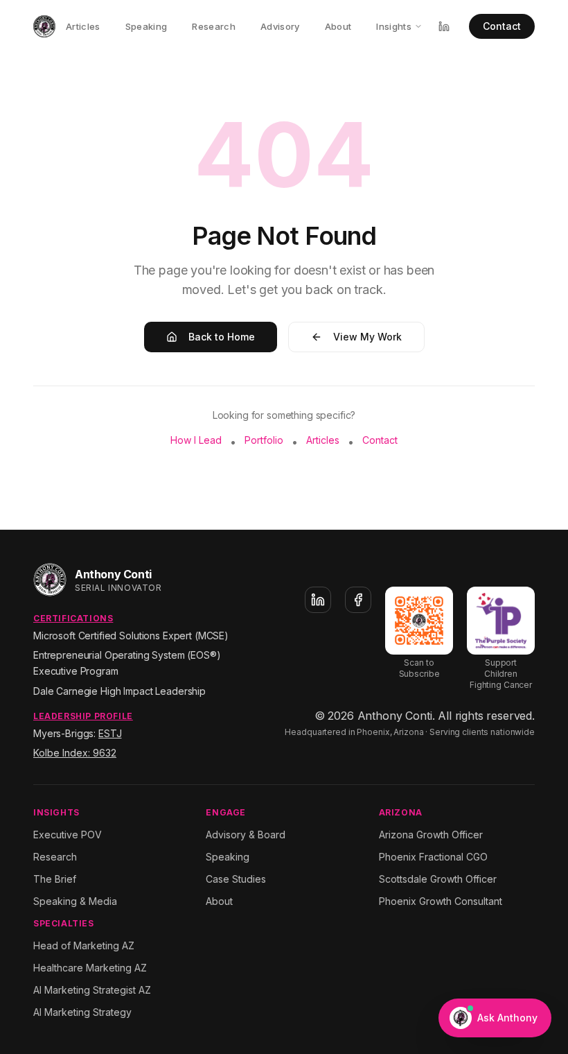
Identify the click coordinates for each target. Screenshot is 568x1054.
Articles (83, 26)
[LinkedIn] (318, 600)
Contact (502, 26)
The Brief (54, 879)
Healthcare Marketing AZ (90, 968)
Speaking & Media (75, 901)
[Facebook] (358, 600)
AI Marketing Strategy (82, 1012)
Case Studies (236, 879)
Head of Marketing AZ (83, 945)
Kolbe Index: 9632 (74, 753)
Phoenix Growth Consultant (440, 901)
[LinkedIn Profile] (444, 26)
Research (214, 26)
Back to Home (221, 337)
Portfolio (264, 440)
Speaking (146, 26)
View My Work (367, 337)
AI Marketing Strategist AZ (92, 990)
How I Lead (196, 440)
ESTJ (109, 733)
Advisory (280, 26)
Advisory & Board (245, 834)
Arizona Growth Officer (431, 834)
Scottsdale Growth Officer (438, 879)
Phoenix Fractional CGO (433, 857)
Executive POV (67, 834)
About (338, 26)
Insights (393, 26)
